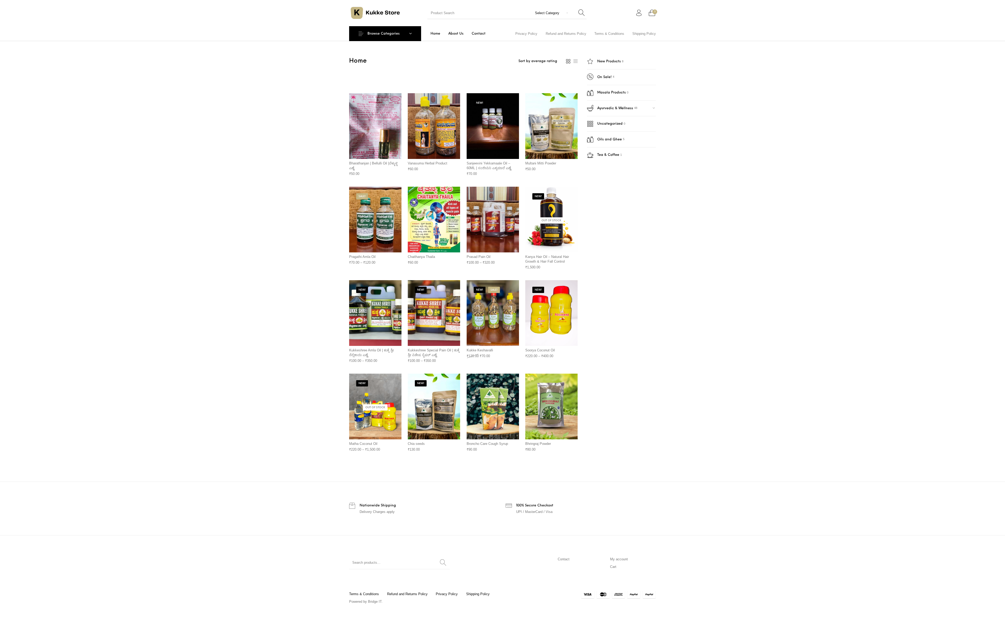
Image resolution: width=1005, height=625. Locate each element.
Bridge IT (375, 602)
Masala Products (611, 92)
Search (443, 562)
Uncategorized (610, 123)
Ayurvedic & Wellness (615, 108)
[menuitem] (435, 33)
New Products (609, 61)
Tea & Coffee (608, 155)
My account (619, 559)
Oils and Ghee (609, 139)
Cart (613, 567)
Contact (564, 559)
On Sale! (604, 77)
